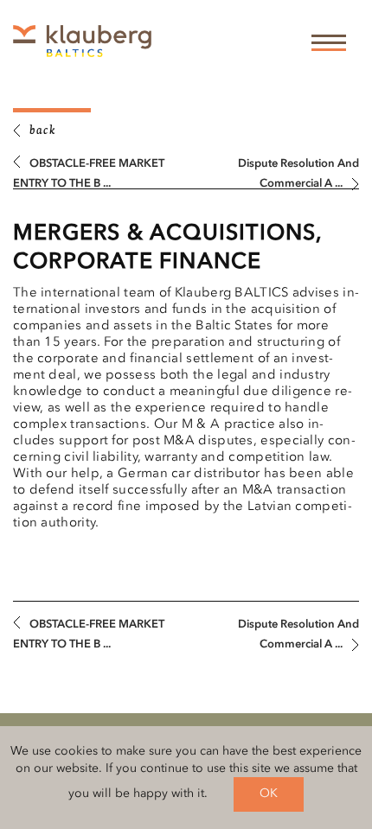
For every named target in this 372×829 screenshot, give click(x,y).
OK (269, 794)
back (42, 131)
